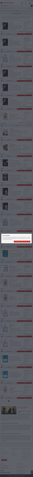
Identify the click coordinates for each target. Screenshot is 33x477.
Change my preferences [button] (18, 241)
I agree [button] (28, 241)
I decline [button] (24, 241)
